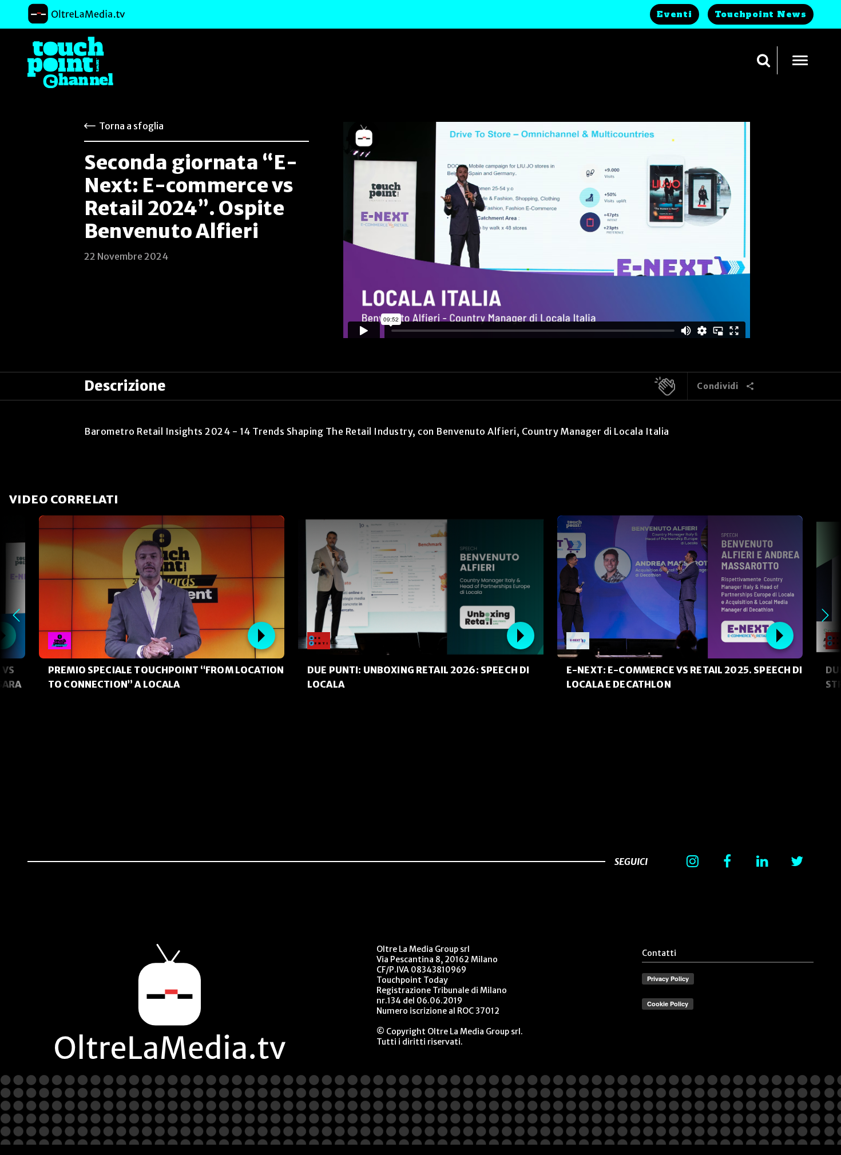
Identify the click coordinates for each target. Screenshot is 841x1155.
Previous (16, 615)
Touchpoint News (761, 14)
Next (825, 615)
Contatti (659, 953)
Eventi (674, 14)
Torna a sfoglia (131, 126)
